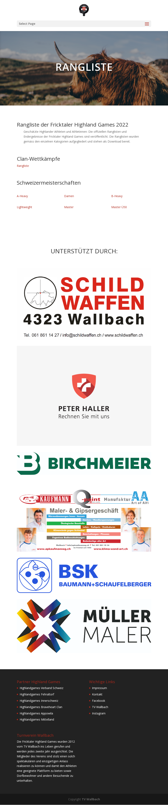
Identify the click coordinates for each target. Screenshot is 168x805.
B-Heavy (117, 196)
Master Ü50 (119, 207)
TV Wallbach (100, 707)
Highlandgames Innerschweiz (39, 701)
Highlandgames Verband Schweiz (41, 688)
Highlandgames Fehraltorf (37, 694)
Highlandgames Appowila (36, 713)
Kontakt (97, 694)
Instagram (99, 713)
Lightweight (24, 207)
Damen (69, 196)
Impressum (99, 688)
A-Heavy (22, 196)
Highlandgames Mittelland (37, 719)
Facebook (98, 701)
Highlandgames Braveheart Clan (41, 707)
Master (69, 207)
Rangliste (23, 166)
